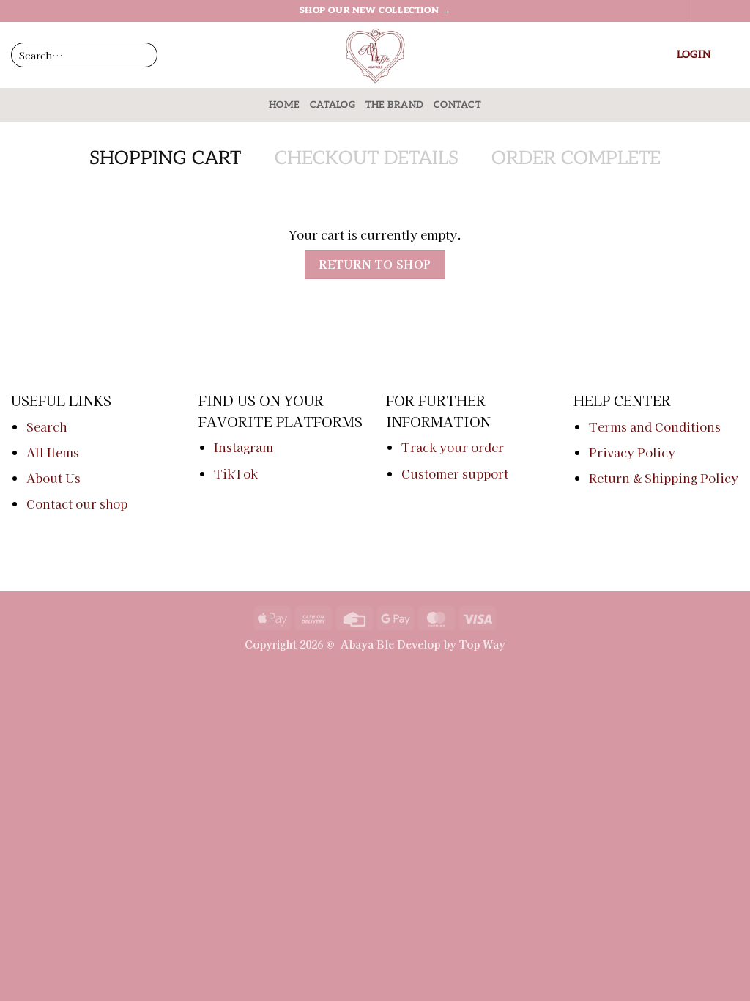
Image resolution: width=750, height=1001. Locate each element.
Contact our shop (76, 503)
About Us (53, 478)
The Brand (394, 105)
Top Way (482, 643)
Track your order (452, 447)
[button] (694, 54)
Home (284, 105)
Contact (457, 105)
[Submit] (208, 55)
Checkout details (366, 159)
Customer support (454, 473)
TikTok (236, 473)
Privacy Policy (632, 452)
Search (46, 426)
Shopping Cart (165, 159)
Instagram (243, 447)
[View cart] (731, 55)
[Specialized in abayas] (375, 55)
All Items (52, 452)
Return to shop (375, 264)
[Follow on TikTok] (717, 12)
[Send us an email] (731, 12)
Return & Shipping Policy (663, 478)
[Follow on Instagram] (703, 12)
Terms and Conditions (655, 426)
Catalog (332, 105)
